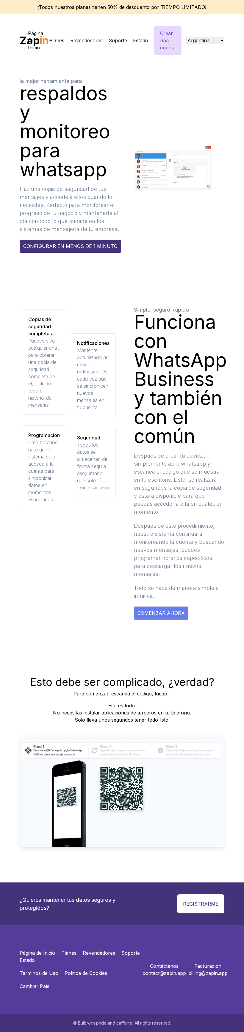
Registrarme (200, 904)
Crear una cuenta (168, 40)
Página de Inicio (35, 40)
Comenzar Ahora (161, 613)
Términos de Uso (39, 973)
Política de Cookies (86, 973)
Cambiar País (34, 986)
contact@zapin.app (164, 973)
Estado (140, 40)
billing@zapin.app (208, 973)
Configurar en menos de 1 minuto (70, 246)
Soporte (118, 40)
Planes (56, 40)
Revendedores (86, 40)
